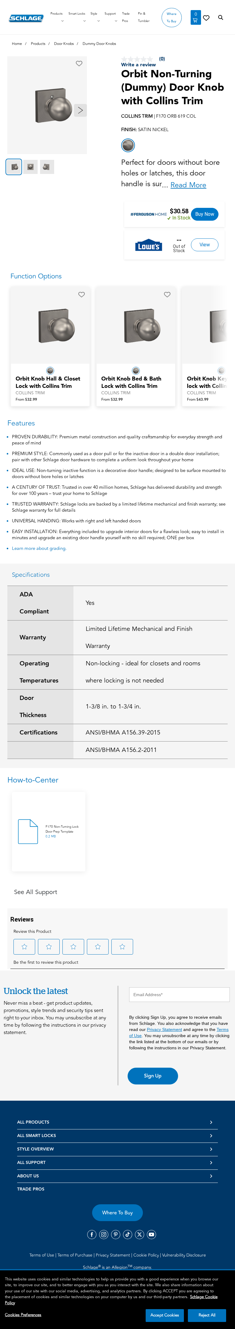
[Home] (26, 18)
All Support (31, 1162)
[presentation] (50, 385)
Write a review (138, 65)
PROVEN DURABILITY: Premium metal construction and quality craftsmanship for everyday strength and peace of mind (117, 440)
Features (21, 423)
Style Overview (35, 1149)
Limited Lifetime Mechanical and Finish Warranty (139, 637)
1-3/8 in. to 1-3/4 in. (113, 706)
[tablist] (47, 167)
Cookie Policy (146, 1255)
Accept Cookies (165, 1315)
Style (94, 13)
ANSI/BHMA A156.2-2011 (121, 750)
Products (56, 13)
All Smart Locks (36, 1135)
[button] (79, 63)
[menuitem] (42, 1255)
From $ (26, 400)
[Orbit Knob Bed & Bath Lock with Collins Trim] (136, 325)
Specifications (31, 575)
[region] (117, 1299)
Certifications (39, 733)
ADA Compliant (34, 603)
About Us (28, 1176)
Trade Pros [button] (126, 17)
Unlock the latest (36, 991)
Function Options (36, 276)
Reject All (207, 1315)
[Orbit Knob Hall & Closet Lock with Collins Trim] (50, 325)
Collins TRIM (30, 393)
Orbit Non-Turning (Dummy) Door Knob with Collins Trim (172, 88)
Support (110, 13)
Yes (90, 603)
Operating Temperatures (39, 672)
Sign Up (153, 1076)
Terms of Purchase (76, 1255)
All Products (33, 1122)
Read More (188, 185)
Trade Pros (30, 1189)
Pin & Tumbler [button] (143, 17)
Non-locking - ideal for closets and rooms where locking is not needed (143, 672)
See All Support (35, 892)
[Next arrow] (80, 110)
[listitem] (128, 145)
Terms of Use (42, 1255)
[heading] (117, 780)
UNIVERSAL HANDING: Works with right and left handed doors (76, 521)
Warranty (33, 637)
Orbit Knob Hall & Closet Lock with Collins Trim (48, 382)
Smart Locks (77, 13)
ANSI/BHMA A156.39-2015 (123, 732)
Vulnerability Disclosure (184, 1255)
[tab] (14, 167)
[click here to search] (220, 17)
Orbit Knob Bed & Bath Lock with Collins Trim (131, 382)
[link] (206, 17)
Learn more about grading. (39, 548)
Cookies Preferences (23, 1315)
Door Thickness (33, 706)
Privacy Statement (164, 1029)
